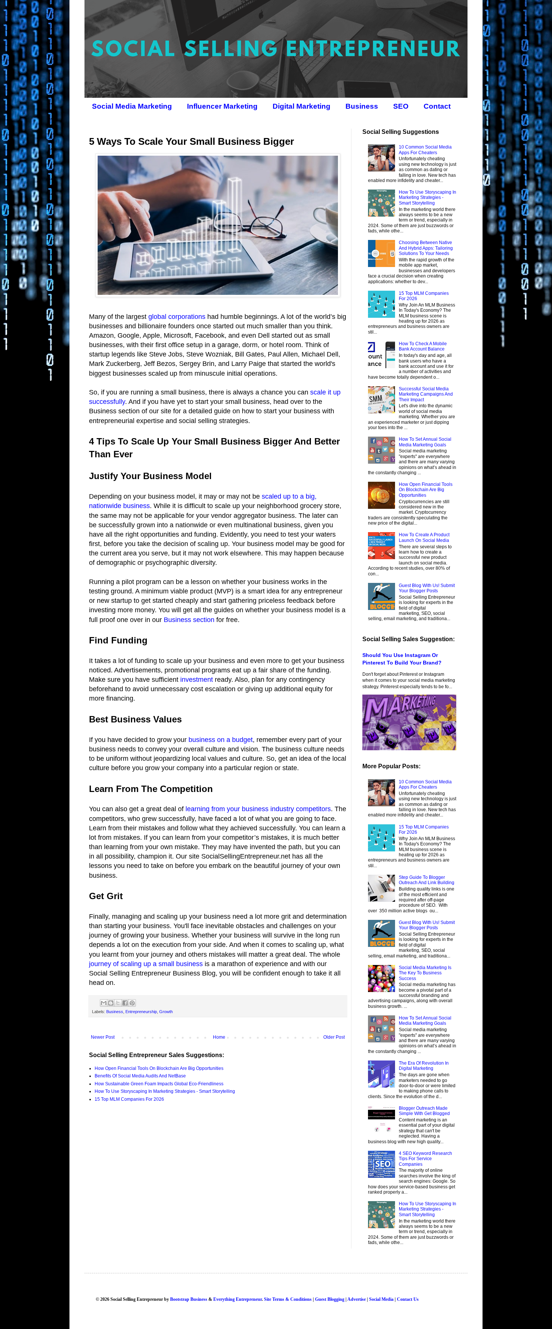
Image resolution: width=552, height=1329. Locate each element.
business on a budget (221, 739)
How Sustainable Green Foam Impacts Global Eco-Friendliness (159, 1083)
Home (219, 1037)
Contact (437, 106)
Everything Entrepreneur (237, 1299)
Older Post (334, 1037)
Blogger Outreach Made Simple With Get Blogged (424, 1111)
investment (196, 679)
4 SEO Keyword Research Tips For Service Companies (425, 1159)
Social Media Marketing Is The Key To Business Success (425, 973)
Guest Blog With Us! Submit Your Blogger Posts (427, 588)
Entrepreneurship (141, 1011)
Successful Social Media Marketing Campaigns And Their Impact (426, 394)
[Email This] (103, 1003)
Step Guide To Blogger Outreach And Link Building (426, 880)
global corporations (176, 316)
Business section (189, 620)
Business (361, 106)
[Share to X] (118, 1003)
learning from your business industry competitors (258, 809)
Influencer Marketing (222, 106)
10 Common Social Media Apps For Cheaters (425, 149)
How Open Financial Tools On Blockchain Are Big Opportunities (159, 1068)
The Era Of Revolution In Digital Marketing (424, 1065)
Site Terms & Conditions (288, 1299)
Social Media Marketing (132, 106)
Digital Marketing (301, 106)
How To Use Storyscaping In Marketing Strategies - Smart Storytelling (165, 1091)
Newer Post (103, 1037)
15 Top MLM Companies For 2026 (129, 1099)
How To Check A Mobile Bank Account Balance (423, 346)
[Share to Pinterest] (132, 1003)
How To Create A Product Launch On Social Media (424, 537)
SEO (401, 106)
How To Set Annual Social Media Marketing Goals (425, 442)
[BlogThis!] (111, 1003)
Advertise (356, 1299)
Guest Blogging (329, 1299)
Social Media (381, 1299)
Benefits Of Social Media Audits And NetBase (140, 1076)
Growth (166, 1011)
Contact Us (408, 1299)
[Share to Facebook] (125, 1003)
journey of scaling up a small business (146, 964)
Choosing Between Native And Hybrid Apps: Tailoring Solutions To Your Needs (426, 248)
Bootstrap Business (188, 1299)
